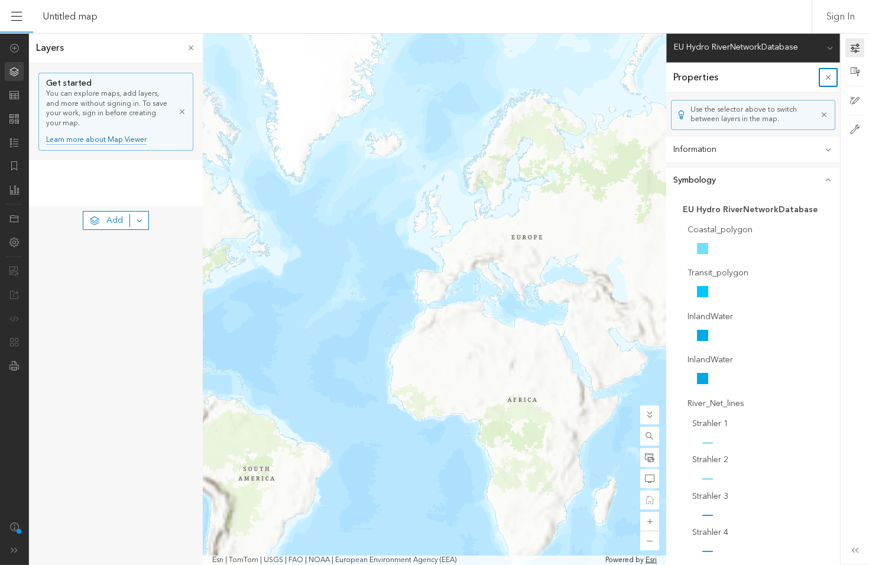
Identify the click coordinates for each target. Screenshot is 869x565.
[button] (649, 436)
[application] (434, 299)
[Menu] (16, 16)
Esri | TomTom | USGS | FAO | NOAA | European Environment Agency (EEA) (334, 560)
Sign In (840, 16)
